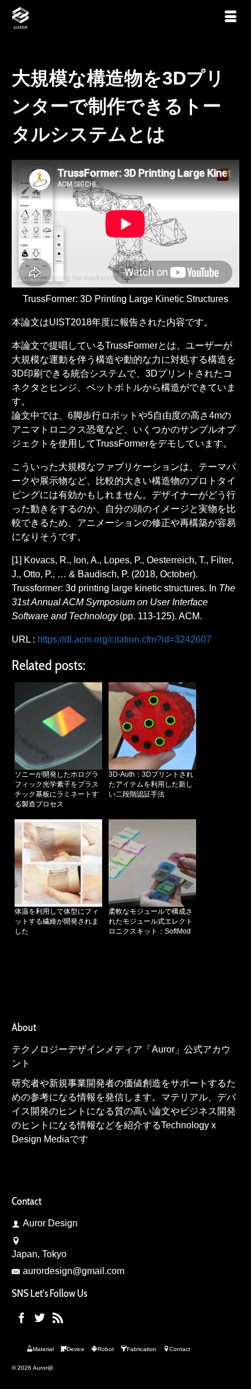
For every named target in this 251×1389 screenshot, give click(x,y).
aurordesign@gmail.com (73, 1271)
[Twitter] (40, 1318)
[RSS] (58, 1318)
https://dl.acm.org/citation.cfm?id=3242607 (124, 639)
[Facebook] (21, 1318)
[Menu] (230, 17)
